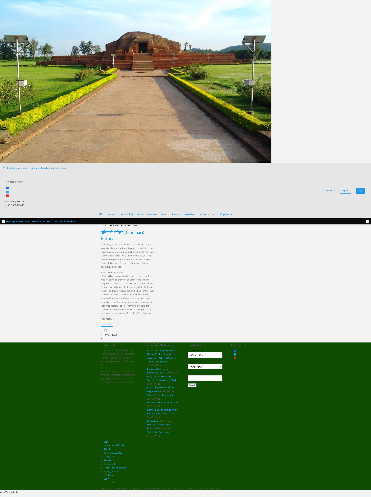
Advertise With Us (113, 452)
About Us (108, 449)
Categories (109, 456)
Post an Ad (329, 190)
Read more (108, 325)
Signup (346, 190)
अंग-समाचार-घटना (207, 214)
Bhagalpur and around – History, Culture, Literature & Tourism (40, 221)
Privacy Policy (111, 471)
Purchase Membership (115, 467)
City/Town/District (197, 350)
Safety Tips (109, 482)
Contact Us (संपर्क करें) (114, 445)
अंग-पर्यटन (175, 214)
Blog (106, 441)
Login (360, 190)
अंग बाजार (112, 214)
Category (192, 362)
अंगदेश (140, 214)
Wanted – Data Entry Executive (162, 402)
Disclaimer (109, 475)
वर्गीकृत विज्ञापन (226, 214)
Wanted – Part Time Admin (160, 394)
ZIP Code (192, 373)
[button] (0, 495)
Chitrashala (152, 420)
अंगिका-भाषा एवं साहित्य (157, 214)
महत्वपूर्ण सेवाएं (127, 214)
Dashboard (109, 464)
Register (108, 460)
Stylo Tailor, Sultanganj (158, 432)
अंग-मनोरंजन (189, 214)
